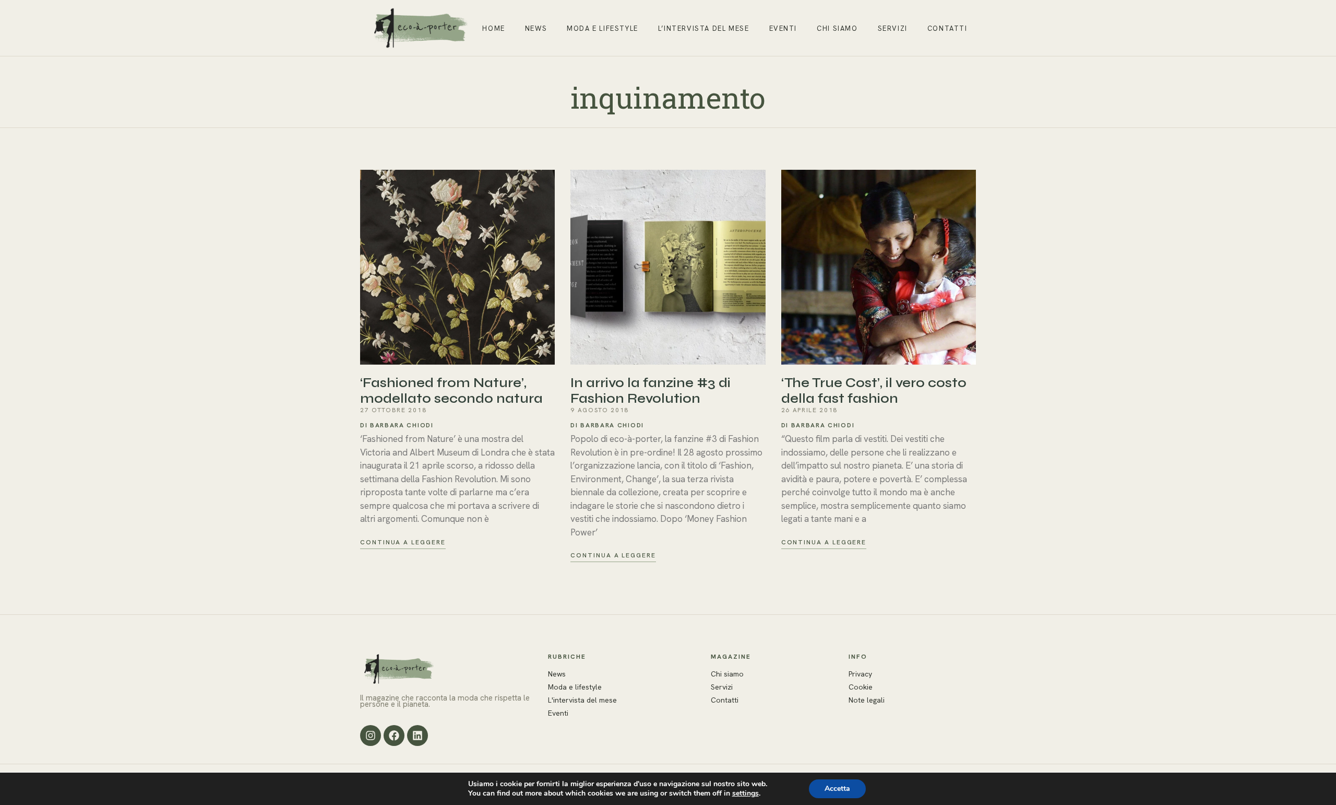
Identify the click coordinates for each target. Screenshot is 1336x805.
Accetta (837, 789)
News (536, 28)
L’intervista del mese (703, 28)
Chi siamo (837, 28)
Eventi (783, 28)
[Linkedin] (417, 735)
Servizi (893, 28)
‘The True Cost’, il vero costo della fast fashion (874, 390)
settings (745, 793)
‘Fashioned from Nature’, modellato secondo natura (451, 390)
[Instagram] (370, 735)
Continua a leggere (403, 542)
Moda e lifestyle (602, 28)
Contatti (947, 28)
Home (493, 28)
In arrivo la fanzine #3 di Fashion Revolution (650, 390)
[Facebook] (394, 735)
